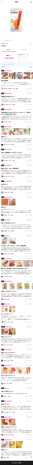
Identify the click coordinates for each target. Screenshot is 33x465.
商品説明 (24, 50)
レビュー (9, 49)
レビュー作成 (17, 463)
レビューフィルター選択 (9, 64)
